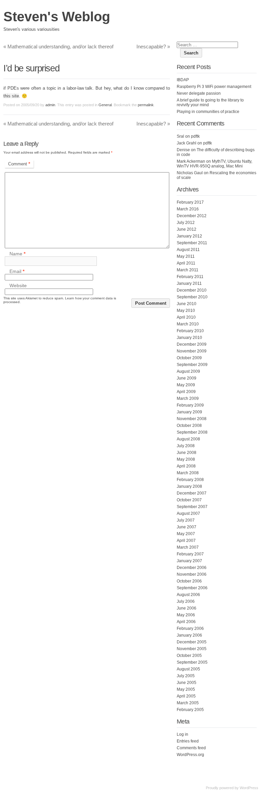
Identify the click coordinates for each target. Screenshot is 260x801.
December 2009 (192, 344)
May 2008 (186, 459)
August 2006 (188, 594)
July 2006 (186, 601)
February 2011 (190, 276)
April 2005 (186, 696)
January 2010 (189, 337)
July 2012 (186, 222)
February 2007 (190, 554)
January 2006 (189, 635)
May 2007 (186, 533)
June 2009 (186, 378)
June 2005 (186, 682)
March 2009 (188, 398)
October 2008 (189, 425)
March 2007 (188, 547)
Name (17, 253)
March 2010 (188, 324)
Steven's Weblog (56, 16)
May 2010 (186, 310)
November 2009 (192, 351)
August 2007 (188, 513)
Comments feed (191, 748)
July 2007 (186, 520)
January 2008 (189, 486)
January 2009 (189, 412)
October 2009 (189, 358)
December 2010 (192, 290)
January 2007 (189, 560)
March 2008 (188, 473)
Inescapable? (153, 46)
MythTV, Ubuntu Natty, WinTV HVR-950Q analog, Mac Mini (214, 163)
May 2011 (186, 256)
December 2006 (192, 567)
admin (50, 105)
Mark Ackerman (191, 161)
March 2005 (188, 703)
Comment (19, 163)
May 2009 (186, 385)
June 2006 (186, 608)
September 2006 (192, 588)
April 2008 (186, 466)
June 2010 (186, 303)
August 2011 (188, 249)
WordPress (249, 788)
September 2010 (192, 297)
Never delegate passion (199, 93)
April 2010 (186, 317)
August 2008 (188, 439)
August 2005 (188, 669)
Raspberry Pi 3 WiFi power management (214, 86)
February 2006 (190, 628)
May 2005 (186, 689)
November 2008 (192, 418)
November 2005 (192, 648)
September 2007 (192, 506)
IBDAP (183, 79)
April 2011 (186, 263)
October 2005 (189, 655)
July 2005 (186, 675)
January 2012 (189, 236)
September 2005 (192, 662)
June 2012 (186, 229)
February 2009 (190, 405)
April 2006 (186, 621)
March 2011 (187, 270)
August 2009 (188, 371)
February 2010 (190, 330)
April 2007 (186, 540)
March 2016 (188, 209)
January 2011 (189, 283)
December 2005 (192, 642)
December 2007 (192, 493)
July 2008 (186, 445)
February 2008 (190, 479)
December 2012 (192, 215)
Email (16, 271)
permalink (146, 105)
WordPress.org (190, 754)
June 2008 (186, 452)
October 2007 (189, 500)
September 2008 (192, 432)
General (105, 105)
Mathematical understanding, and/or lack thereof (58, 46)
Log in (182, 734)
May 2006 (186, 615)
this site (11, 95)
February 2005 (190, 709)
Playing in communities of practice (208, 111)
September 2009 (192, 364)
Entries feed (188, 741)
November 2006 (192, 574)
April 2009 (186, 391)
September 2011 (192, 243)
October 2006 (189, 581)
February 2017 (190, 202)
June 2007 (186, 527)
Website (18, 286)
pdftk (195, 136)
